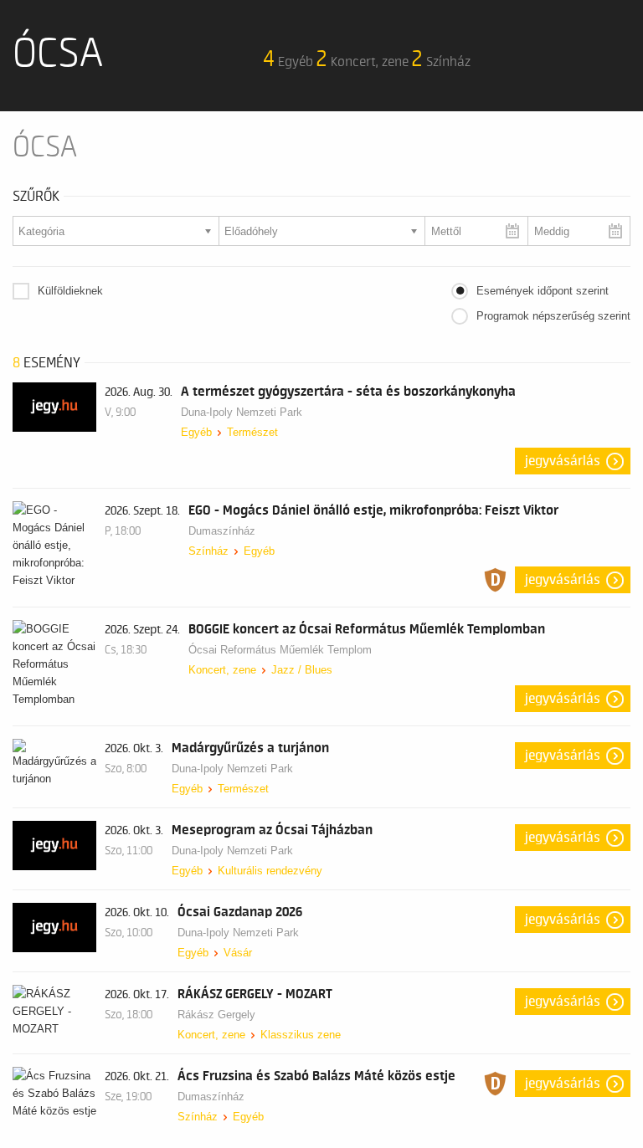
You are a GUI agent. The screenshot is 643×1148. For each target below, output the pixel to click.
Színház (208, 551)
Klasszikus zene (300, 1034)
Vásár (238, 952)
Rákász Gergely (216, 1014)
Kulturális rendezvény (270, 870)
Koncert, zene (222, 670)
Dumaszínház (221, 531)
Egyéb (196, 432)
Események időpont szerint (542, 290)
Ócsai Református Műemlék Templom (280, 649)
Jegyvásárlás (562, 461)
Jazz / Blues (301, 670)
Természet (252, 432)
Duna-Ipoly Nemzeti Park (241, 412)
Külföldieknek (70, 290)
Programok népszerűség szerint (553, 316)
